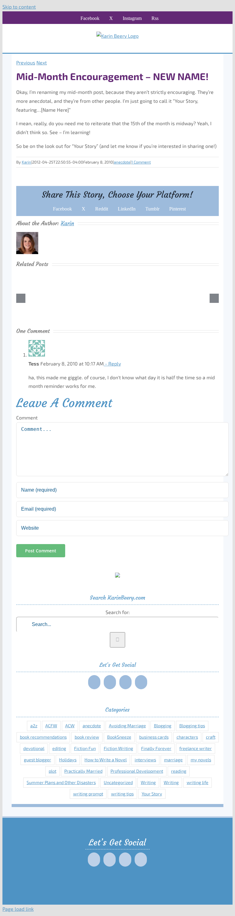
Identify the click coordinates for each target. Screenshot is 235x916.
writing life (197, 782)
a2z (33, 725)
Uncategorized (118, 782)
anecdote (122, 162)
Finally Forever (156, 748)
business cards (154, 737)
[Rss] (141, 682)
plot (52, 771)
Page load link (18, 909)
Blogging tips (192, 725)
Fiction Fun (85, 748)
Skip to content (19, 7)
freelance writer (195, 748)
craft (210, 737)
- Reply (112, 363)
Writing (148, 782)
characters (187, 737)
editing (59, 748)
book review (87, 737)
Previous (25, 62)
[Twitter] (110, 682)
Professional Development (136, 771)
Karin (26, 162)
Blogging (162, 725)
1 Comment (141, 162)
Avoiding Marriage (127, 725)
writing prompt (88, 793)
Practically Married (83, 771)
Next (41, 62)
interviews (145, 759)
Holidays (67, 759)
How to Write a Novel (105, 759)
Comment (27, 417)
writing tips (122, 793)
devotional (33, 748)
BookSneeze (119, 737)
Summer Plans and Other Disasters (61, 782)
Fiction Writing (118, 748)
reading (178, 771)
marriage (173, 759)
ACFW (51, 725)
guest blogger (37, 759)
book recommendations (43, 737)
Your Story (152, 793)
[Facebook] (94, 682)
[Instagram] (125, 682)
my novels (201, 759)
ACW (70, 725)
